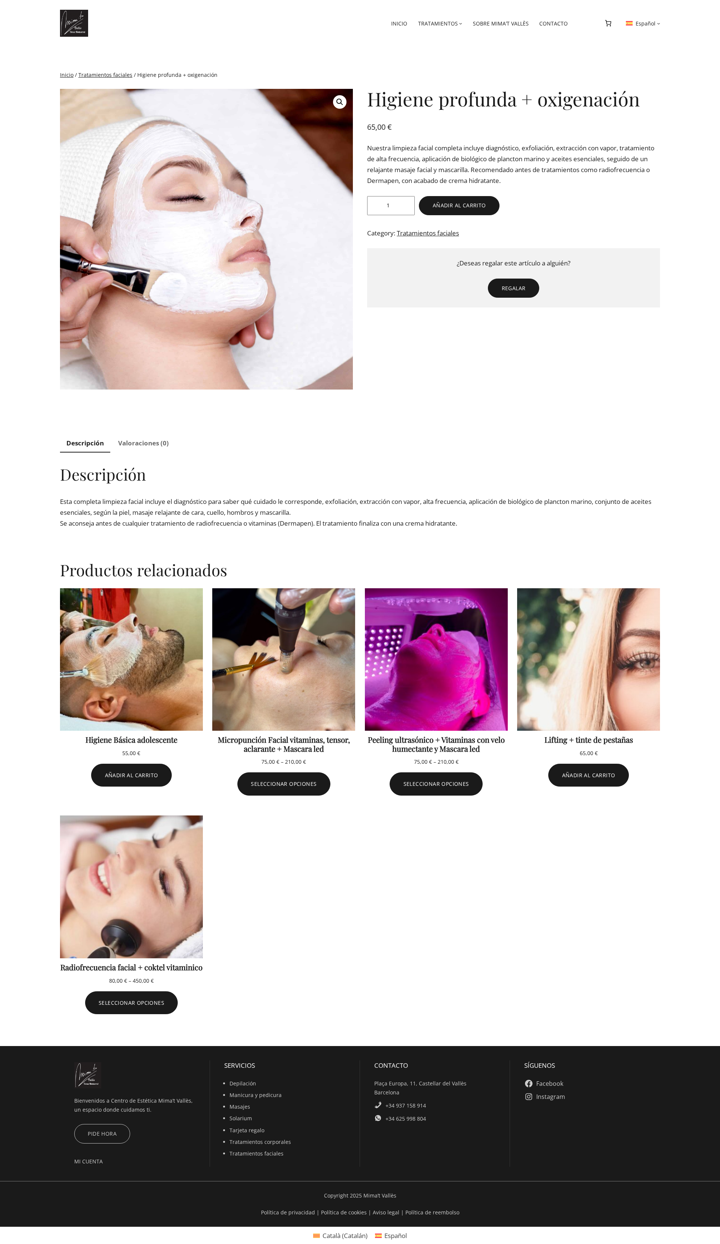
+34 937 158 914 (406, 1105)
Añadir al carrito (459, 205)
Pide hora (102, 1133)
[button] (339, 102)
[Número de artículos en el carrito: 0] (608, 23)
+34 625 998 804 (406, 1118)
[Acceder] (584, 23)
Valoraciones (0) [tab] (143, 443)
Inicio (67, 74)
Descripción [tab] (85, 443)
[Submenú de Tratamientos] (460, 23)
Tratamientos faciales (105, 74)
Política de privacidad (288, 1212)
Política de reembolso (432, 1212)
